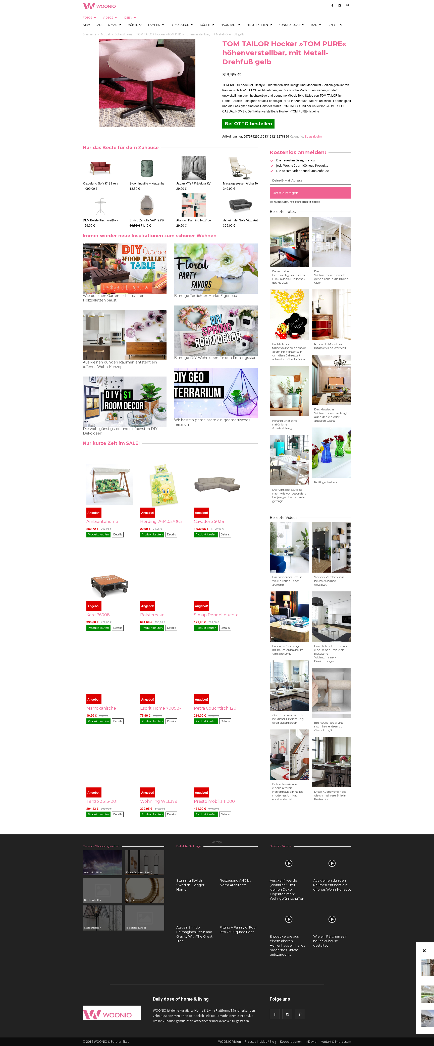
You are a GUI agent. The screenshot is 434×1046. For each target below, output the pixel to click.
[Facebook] (332, 6)
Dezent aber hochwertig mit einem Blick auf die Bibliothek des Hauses (288, 276)
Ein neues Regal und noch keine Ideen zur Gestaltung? (329, 726)
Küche (205, 25)
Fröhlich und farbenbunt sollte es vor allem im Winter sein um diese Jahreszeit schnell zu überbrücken (289, 351)
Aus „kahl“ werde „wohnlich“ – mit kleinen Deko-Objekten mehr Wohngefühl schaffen (287, 889)
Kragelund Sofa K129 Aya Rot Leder (108, 183)
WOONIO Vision (229, 1041)
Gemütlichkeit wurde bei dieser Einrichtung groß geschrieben (288, 718)
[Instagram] (340, 6)
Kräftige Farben (325, 482)
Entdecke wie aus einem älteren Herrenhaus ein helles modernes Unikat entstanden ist (287, 791)
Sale (98, 25)
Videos (108, 17)
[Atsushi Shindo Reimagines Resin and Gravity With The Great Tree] (195, 910)
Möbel (133, 25)
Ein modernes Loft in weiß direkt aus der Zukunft (287, 580)
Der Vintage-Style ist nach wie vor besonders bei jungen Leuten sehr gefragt (289, 495)
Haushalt (228, 25)
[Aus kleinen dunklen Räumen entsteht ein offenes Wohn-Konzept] (332, 863)
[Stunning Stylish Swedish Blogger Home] (195, 863)
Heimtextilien (257, 25)
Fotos (87, 17)
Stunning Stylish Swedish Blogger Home (190, 884)
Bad (314, 25)
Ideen (128, 17)
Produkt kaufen (98, 534)
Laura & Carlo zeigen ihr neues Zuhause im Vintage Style (287, 649)
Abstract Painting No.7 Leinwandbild (201, 220)
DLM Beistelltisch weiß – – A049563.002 (110, 220)
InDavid (311, 1041)
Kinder (333, 25)
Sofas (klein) (123, 34)
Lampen (154, 25)
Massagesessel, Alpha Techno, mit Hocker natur (256, 183)
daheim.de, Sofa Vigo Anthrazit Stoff (247, 220)
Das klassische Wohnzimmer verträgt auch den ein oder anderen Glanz (331, 414)
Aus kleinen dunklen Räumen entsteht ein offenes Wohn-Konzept (120, 364)
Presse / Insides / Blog (260, 1041)
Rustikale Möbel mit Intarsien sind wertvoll (330, 346)
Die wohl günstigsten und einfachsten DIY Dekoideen (120, 431)
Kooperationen (291, 1041)
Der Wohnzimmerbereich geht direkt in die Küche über (331, 276)
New (86, 25)
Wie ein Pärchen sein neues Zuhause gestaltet (329, 580)
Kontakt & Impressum (335, 1041)
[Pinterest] (347, 6)
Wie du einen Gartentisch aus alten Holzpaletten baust (113, 297)
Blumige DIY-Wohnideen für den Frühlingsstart (215, 357)
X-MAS (112, 25)
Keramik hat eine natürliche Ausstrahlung (284, 424)
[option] (100, 191)
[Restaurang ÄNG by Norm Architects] (239, 869)
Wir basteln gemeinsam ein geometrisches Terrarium (212, 422)
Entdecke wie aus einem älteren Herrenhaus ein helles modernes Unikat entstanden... (287, 945)
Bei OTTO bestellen (248, 124)
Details (117, 534)
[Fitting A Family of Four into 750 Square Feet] (239, 910)
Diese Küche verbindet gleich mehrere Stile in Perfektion (330, 795)
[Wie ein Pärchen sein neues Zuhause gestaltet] (332, 919)
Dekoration (180, 25)
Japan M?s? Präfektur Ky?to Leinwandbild (205, 183)
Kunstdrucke (289, 25)
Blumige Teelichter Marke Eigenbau (205, 295)
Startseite (89, 34)
